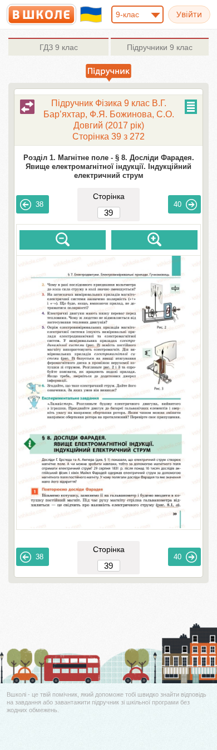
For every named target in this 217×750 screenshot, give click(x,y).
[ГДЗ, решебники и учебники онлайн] (41, 14)
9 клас (59, 47)
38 (39, 204)
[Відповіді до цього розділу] (27, 107)
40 (177, 204)
